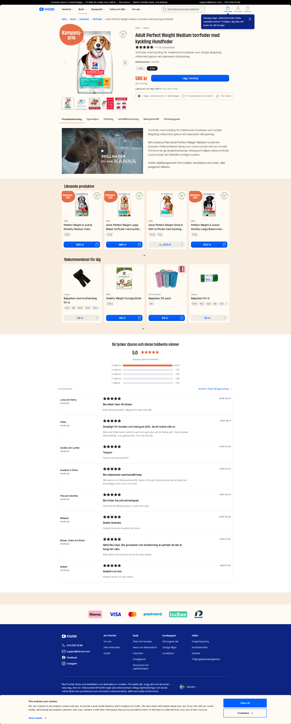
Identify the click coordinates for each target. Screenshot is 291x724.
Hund (73, 19)
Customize (243, 713)
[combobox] (183, 9)
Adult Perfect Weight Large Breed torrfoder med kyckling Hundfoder (123, 227)
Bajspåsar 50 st (200, 298)
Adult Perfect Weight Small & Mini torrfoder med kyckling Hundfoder (166, 227)
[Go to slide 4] (108, 103)
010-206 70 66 (75, 645)
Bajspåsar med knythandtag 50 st (80, 300)
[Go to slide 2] (81, 103)
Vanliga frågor (169, 647)
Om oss (107, 641)
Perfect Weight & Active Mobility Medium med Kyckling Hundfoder (78, 227)
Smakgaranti (139, 659)
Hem (64, 19)
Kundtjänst (168, 653)
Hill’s (137, 28)
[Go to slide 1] (68, 103)
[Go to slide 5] (121, 103)
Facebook (72, 657)
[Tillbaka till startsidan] (46, 9)
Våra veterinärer (112, 647)
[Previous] (65, 63)
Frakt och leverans (142, 641)
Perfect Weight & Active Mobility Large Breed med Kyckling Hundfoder (206, 227)
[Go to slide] (144, 255)
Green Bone (155, 294)
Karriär (107, 653)
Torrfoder (97, 19)
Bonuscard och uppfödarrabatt (141, 667)
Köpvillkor (138, 653)
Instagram (72, 663)
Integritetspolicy (200, 641)
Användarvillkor (200, 647)
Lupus (67, 294)
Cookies (196, 653)
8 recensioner (167, 47)
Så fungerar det (170, 641)
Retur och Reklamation (145, 647)
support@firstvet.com (210, 2)
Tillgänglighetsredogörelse (206, 659)
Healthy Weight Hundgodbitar (123, 298)
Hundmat (84, 19)
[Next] (125, 63)
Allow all (245, 703)
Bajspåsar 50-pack (160, 298)
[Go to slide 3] (95, 103)
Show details (35, 718)
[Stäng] (250, 19)
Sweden (191, 686)
